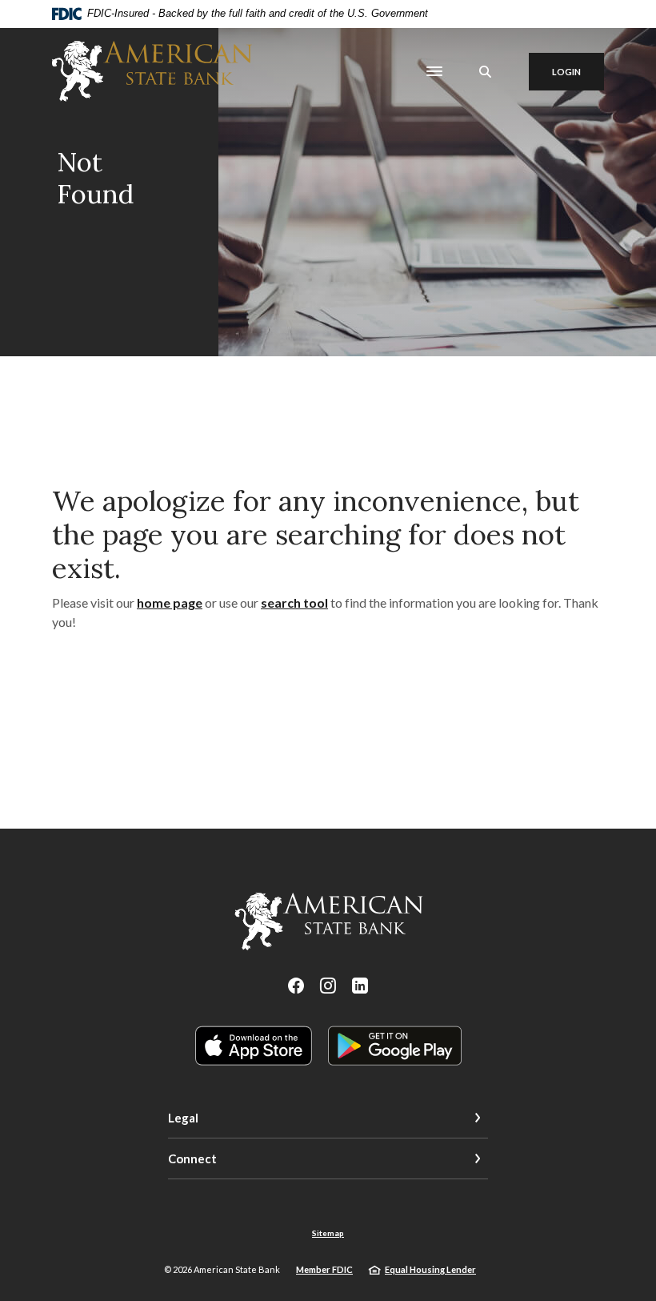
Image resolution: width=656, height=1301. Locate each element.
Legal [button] (183, 1117)
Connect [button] (192, 1158)
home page (169, 602)
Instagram (328, 986)
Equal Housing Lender (430, 1269)
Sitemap (328, 1233)
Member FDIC (324, 1269)
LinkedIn (360, 986)
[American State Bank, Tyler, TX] (152, 71)
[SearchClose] (485, 71)
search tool (294, 602)
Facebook (296, 986)
